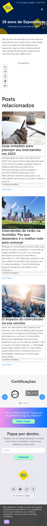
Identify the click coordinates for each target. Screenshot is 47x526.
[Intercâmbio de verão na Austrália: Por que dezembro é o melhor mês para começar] (23, 212)
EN (38, 3)
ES (44, 3)
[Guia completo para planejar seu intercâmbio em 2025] (23, 128)
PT (41, 3)
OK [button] (6, 522)
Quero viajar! (23, 421)
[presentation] (5, 397)
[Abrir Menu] (41, 9)
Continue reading (16, 184)
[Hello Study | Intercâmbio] (8, 7)
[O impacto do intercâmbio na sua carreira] (23, 301)
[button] (19, 403)
